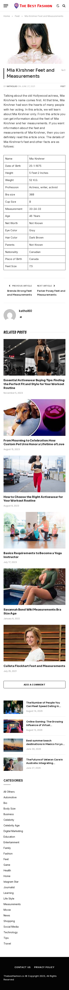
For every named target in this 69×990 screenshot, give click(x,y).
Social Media (11, 926)
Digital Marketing (13, 831)
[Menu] (6, 6)
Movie (7, 909)
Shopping (9, 921)
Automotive (10, 797)
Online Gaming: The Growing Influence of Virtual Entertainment (44, 725)
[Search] (63, 6)
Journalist (9, 887)
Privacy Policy (44, 967)
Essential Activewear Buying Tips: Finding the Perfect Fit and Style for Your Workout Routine (34, 384)
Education (9, 836)
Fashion (8, 853)
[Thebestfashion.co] (33, 5)
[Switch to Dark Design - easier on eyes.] (58, 5)
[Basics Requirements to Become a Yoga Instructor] (34, 530)
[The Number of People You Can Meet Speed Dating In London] (13, 707)
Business (9, 814)
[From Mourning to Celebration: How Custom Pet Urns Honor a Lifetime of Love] (34, 417)
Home (7, 876)
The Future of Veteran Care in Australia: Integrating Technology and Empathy (44, 763)
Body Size (10, 808)
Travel (7, 943)
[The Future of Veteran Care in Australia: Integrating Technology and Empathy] (13, 764)
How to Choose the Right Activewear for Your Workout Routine (33, 499)
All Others (9, 791)
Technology (11, 932)
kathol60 (12, 86)
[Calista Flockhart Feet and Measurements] (34, 643)
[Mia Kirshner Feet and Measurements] (34, 44)
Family (7, 847)
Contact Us (23, 967)
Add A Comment (34, 684)
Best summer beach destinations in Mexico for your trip (45, 744)
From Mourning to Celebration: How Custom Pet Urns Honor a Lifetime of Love (34, 442)
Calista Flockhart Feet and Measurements (34, 666)
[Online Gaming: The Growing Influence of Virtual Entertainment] (13, 726)
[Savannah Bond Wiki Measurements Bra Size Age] (34, 586)
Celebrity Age (12, 825)
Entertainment (11, 842)
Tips (6, 937)
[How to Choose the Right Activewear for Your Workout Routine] (34, 474)
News (7, 915)
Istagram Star (11, 881)
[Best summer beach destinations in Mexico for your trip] (13, 745)
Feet (63, 86)
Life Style (9, 898)
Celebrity (9, 819)
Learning (9, 892)
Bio (5, 802)
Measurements (12, 904)
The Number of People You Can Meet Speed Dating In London (43, 706)
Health (7, 870)
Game (7, 864)
